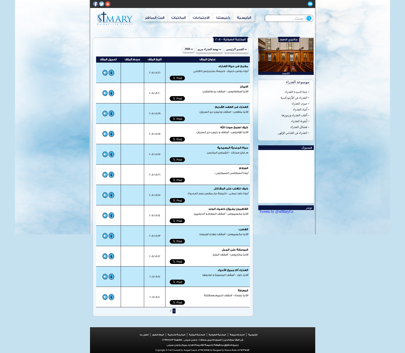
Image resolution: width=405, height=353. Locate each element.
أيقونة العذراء (299, 121)
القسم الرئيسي (235, 49)
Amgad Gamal (190, 350)
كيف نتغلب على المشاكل (231, 189)
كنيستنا (223, 17)
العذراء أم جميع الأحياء (233, 270)
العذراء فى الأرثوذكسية (294, 98)
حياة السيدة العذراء (296, 92)
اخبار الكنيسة (237, 334)
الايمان (244, 87)
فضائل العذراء (298, 127)
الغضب (243, 229)
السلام (243, 168)
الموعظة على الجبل (235, 250)
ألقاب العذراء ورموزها (294, 115)
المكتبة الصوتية (217, 334)
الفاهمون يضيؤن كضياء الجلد (228, 209)
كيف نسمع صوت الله (234, 127)
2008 (187, 49)
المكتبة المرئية (197, 334)
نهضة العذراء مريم (208, 49)
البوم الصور (158, 334)
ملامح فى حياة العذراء (233, 66)
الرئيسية (252, 334)
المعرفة (243, 291)
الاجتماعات (201, 17)
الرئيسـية (244, 17)
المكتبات (178, 17)
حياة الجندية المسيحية (232, 148)
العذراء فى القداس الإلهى (292, 133)
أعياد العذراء (300, 109)
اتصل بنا (144, 334)
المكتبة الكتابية (176, 334)
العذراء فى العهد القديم (231, 107)
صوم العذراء (299, 103)
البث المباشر (154, 17)
